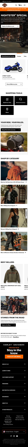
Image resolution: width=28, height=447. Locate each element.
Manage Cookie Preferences (8, 422)
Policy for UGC (20, 416)
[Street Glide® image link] (14, 66)
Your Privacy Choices (8, 424)
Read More (16, 337)
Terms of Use (8, 417)
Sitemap (8, 416)
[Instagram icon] (14, 436)
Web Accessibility (20, 417)
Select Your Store (7, 1)
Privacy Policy (8, 419)
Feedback (26, 213)
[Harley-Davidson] (14, 344)
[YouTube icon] (17, 436)
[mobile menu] (24, 5)
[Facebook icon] (11, 436)
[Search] (16, 5)
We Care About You (19, 419)
